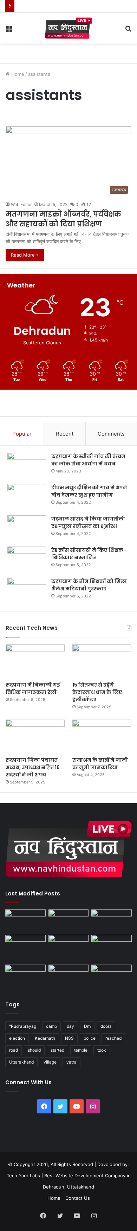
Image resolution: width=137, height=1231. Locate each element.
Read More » (25, 255)
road (13, 1050)
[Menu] (8, 31)
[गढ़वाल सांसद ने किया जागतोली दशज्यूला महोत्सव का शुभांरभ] (26, 528)
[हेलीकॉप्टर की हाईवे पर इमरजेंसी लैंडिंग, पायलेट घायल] (68, 976)
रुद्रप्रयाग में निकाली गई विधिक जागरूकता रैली (33, 688)
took (101, 1050)
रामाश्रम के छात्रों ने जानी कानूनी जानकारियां (100, 763)
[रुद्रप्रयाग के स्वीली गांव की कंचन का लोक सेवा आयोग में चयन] (26, 466)
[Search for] (128, 31)
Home (17, 74)
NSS (69, 1038)
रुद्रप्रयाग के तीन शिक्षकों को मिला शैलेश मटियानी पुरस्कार (89, 585)
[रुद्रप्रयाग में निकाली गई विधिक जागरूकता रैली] (35, 661)
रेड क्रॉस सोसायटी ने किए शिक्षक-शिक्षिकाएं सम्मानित (88, 554)
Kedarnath (45, 1038)
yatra (71, 1062)
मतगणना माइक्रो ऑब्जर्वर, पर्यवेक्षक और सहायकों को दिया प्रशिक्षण (63, 219)
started (57, 1050)
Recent (64, 433)
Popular (22, 433)
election (17, 1038)
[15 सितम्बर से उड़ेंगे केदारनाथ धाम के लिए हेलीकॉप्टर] (101, 661)
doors (105, 1026)
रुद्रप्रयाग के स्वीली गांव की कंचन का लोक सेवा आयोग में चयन (88, 460)
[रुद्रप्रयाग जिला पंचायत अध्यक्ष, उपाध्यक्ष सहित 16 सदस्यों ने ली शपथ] (35, 736)
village (50, 1062)
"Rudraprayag (22, 1026)
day (70, 1026)
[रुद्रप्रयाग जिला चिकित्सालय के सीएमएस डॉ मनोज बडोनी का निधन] (111, 948)
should (34, 1050)
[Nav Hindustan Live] (68, 28)
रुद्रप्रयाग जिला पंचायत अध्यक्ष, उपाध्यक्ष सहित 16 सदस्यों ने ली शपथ (33, 767)
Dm (87, 1026)
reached (113, 1038)
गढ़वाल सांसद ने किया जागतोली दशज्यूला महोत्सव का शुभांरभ (88, 522)
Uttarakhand (21, 1062)
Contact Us (77, 1198)
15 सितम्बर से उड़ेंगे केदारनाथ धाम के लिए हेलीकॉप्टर (97, 692)
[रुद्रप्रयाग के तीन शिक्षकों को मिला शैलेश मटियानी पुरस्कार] (26, 591)
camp (51, 1026)
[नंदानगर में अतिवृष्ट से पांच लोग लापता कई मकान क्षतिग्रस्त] (25, 920)
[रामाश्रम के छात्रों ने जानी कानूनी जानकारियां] (101, 736)
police (90, 1038)
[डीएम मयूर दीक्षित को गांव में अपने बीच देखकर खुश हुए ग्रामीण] (26, 497)
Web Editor (21, 204)
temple (80, 1050)
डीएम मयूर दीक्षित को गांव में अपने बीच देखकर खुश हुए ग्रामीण (89, 491)
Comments (111, 433)
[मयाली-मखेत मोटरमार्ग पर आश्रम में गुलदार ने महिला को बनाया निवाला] (25, 976)
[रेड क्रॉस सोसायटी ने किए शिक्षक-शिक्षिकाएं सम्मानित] (26, 560)
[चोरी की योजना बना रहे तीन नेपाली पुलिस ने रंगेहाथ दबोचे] (111, 976)
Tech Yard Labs (23, 1175)
